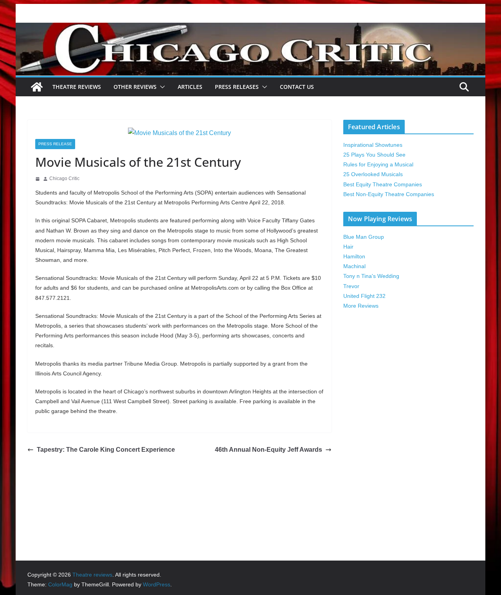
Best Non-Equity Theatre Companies (388, 194)
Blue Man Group (363, 237)
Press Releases (237, 86)
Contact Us (297, 86)
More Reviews (360, 306)
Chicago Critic (64, 178)
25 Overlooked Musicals (373, 174)
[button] (161, 86)
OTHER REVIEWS (135, 86)
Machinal (354, 266)
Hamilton (354, 256)
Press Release (55, 144)
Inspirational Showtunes (372, 145)
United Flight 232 (364, 296)
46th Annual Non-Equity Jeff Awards (268, 449)
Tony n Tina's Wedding (371, 276)
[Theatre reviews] (250, 28)
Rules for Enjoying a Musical (378, 164)
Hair (348, 246)
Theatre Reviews (76, 86)
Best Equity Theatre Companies (382, 184)
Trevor (351, 286)
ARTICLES (190, 86)
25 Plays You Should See (374, 154)
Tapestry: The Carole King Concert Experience (106, 449)
